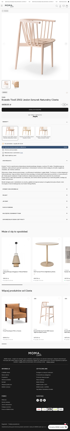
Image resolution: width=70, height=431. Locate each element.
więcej (65, 147)
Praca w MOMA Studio (8, 409)
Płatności (4, 399)
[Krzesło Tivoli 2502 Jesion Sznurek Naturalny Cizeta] (35, 46)
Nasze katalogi (40, 379)
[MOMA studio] (9, 6)
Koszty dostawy (6, 402)
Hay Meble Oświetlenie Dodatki (44, 389)
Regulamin (4, 424)
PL (67, 424)
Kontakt (4, 382)
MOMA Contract (6, 387)
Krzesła (6, 10)
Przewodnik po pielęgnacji (43, 375)
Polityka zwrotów (6, 407)
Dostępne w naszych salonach (44, 372)
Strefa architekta (6, 379)
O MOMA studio (6, 372)
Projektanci (5, 377)
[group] (16, 259)
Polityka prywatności (13, 424)
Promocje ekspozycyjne (42, 377)
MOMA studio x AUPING (42, 387)
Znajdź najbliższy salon (10, 155)
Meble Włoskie (40, 382)
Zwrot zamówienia (7, 404)
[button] (66, 43)
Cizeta (3, 97)
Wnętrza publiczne (7, 384)
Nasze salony (5, 375)
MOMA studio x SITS (41, 384)
